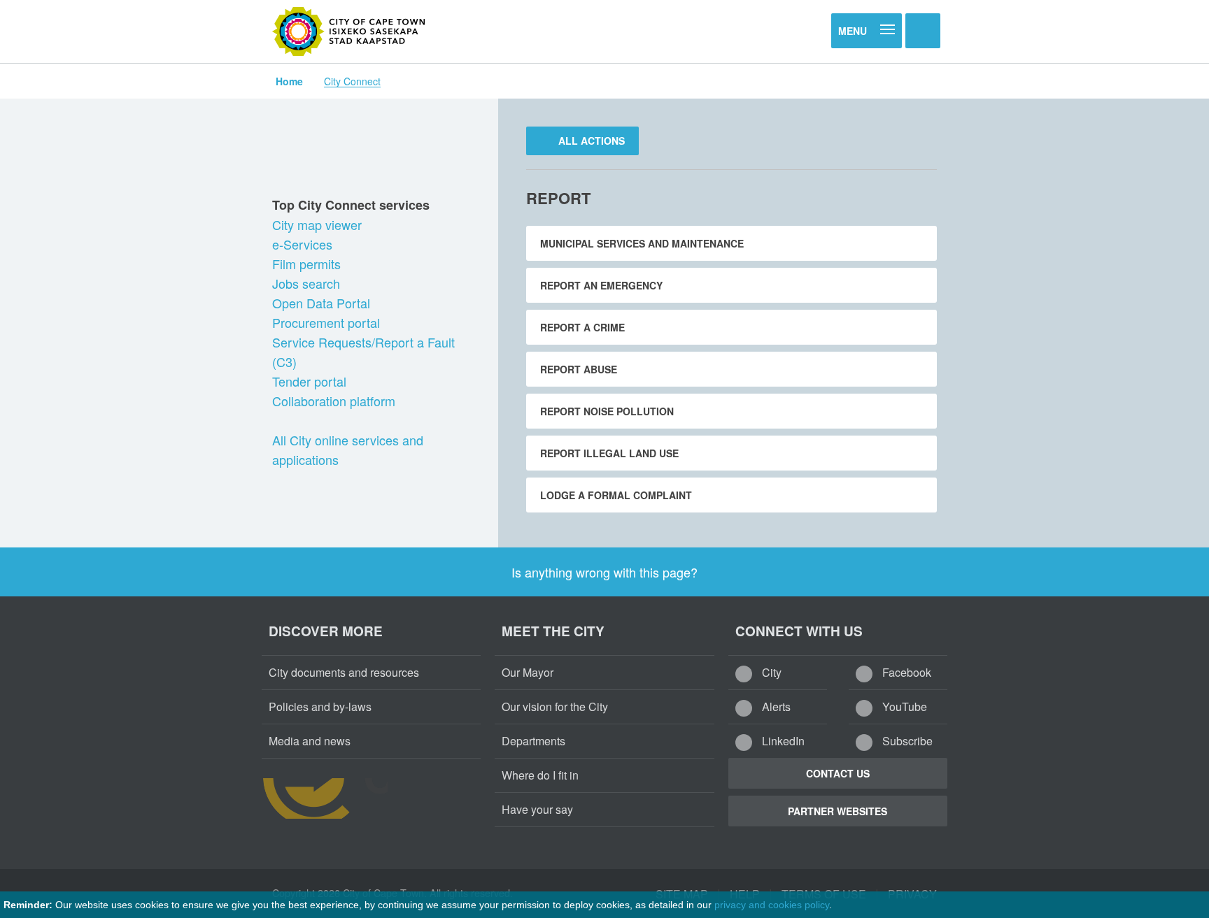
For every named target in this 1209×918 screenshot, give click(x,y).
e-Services (304, 244)
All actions (590, 141)
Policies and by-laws (320, 706)
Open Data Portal (323, 303)
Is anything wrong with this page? (604, 572)
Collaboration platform (335, 401)
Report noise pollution (607, 411)
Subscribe (906, 741)
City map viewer (318, 224)
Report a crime (582, 327)
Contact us (838, 773)
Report (558, 198)
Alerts (775, 706)
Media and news (310, 741)
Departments (533, 741)
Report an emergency (601, 285)
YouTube (903, 706)
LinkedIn (782, 741)
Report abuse (578, 369)
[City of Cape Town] (349, 31)
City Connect (352, 81)
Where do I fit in (540, 775)
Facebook (905, 672)
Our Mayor (527, 672)
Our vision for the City (555, 706)
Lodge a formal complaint (616, 495)
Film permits (308, 263)
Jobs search (308, 283)
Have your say (537, 809)
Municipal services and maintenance (642, 243)
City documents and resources (344, 672)
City (770, 672)
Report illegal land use (609, 453)
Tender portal (311, 381)
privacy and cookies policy (771, 904)
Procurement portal (327, 322)
